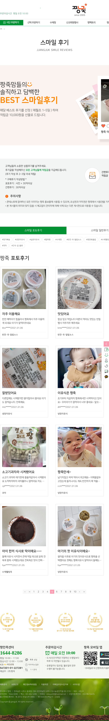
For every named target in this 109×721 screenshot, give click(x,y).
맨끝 (84, 592)
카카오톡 (106, 377)
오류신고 (14, 684)
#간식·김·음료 (17, 246)
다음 (80, 592)
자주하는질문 (33, 665)
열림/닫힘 (106, 344)
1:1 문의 (106, 371)
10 (75, 591)
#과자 (4, 246)
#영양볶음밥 (91, 240)
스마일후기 (106, 355)
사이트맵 (76, 684)
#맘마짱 (47, 240)
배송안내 (106, 349)
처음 (29, 592)
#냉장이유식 (20, 240)
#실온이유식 (34, 240)
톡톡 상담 (33, 660)
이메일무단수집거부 (60, 684)
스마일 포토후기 (33, 230)
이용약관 (44, 684)
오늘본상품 (106, 366)
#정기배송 (6, 240)
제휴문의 (3, 684)
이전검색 (25, 592)
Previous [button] (104, 101)
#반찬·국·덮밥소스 (74, 240)
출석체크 (106, 360)
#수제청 (58, 240)
